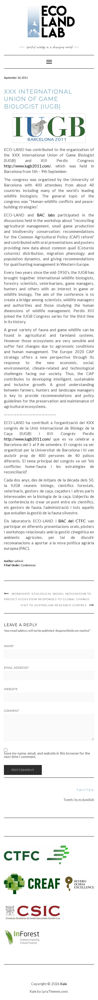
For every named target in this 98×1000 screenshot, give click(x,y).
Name (9, 646)
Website (11, 689)
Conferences (28, 565)
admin (19, 561)
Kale (63, 984)
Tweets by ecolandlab (79, 800)
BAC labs (46, 215)
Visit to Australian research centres (54, 605)
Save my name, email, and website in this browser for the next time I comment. (47, 755)
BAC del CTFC (72, 521)
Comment (11, 711)
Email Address (16, 668)
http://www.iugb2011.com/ (27, 166)
